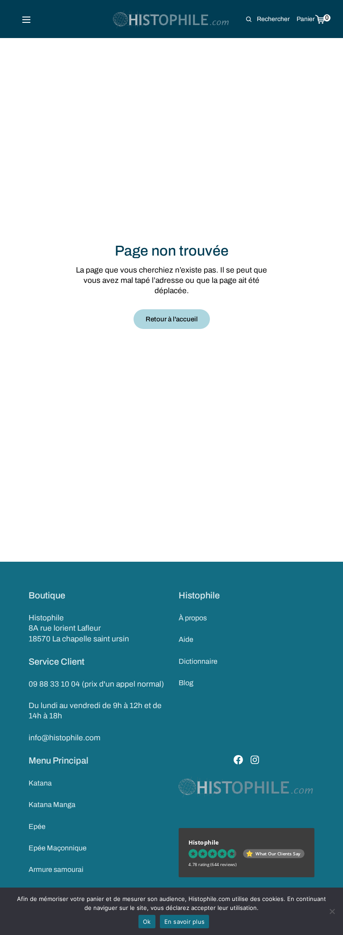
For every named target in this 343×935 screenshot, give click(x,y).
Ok (147, 921)
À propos (193, 618)
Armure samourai (56, 869)
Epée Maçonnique (58, 848)
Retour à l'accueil (172, 319)
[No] (331, 911)
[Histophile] (171, 19)
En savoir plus (184, 921)
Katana (40, 783)
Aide (186, 639)
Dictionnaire (198, 661)
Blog (186, 683)
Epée (37, 826)
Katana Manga (52, 804)
